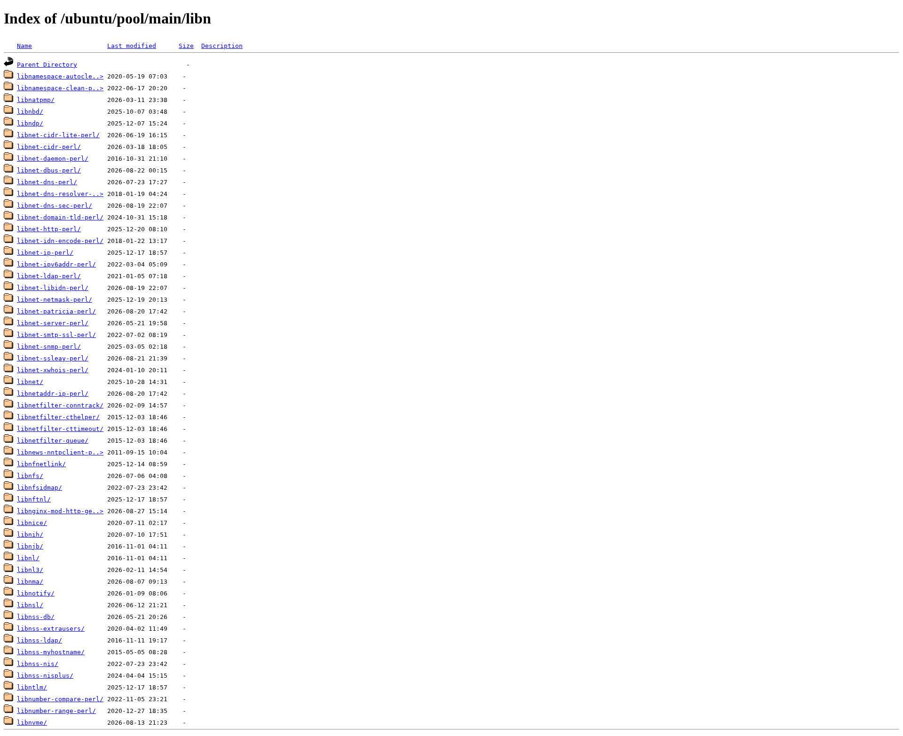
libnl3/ (30, 569)
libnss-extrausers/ (51, 628)
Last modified (131, 45)
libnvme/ (32, 722)
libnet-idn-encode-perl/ (60, 240)
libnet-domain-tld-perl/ (60, 217)
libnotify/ (36, 593)
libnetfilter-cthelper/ (58, 417)
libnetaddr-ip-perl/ (52, 393)
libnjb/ (30, 546)
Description (222, 45)
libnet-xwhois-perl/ (52, 370)
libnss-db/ (36, 616)
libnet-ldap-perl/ (49, 276)
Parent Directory (47, 64)
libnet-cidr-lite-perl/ (58, 135)
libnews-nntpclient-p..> (60, 452)
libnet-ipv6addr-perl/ (56, 264)
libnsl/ (30, 605)
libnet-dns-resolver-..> (60, 193)
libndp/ (30, 123)
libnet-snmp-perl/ (49, 346)
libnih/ (30, 534)
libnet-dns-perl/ (47, 182)
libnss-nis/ (37, 663)
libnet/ (30, 381)
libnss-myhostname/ (51, 652)
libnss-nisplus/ (45, 675)
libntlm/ (32, 687)
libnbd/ (30, 111)
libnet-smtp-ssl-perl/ (56, 334)
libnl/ (28, 558)
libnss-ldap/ (39, 640)
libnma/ (30, 581)
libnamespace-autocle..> (60, 76)
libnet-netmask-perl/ (54, 299)
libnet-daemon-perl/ (52, 158)
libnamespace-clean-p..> (60, 88)
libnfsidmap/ (39, 487)
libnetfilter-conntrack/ (60, 405)
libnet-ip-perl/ (45, 252)
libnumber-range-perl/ (56, 710)
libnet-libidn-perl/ (52, 287)
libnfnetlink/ (41, 464)
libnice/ (32, 522)
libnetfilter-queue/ (52, 440)
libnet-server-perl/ (52, 323)
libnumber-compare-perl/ (60, 699)
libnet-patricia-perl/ (56, 311)
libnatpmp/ (36, 99)
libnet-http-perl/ (49, 229)
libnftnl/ (34, 499)
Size (186, 45)
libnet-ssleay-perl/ (52, 358)
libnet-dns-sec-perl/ (54, 205)
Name (24, 45)
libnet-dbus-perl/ (49, 170)
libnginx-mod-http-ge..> (60, 511)
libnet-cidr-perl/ (49, 146)
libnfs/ (30, 475)
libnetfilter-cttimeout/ (60, 428)
